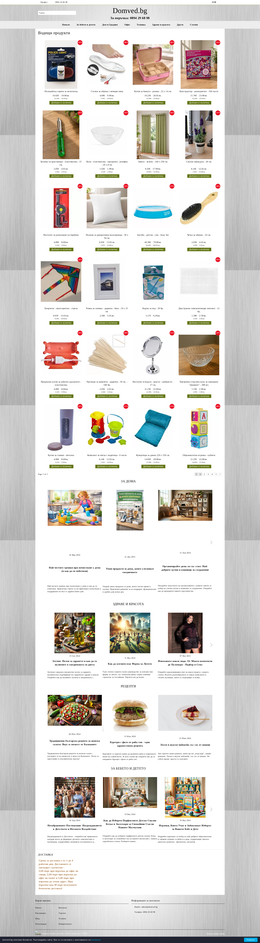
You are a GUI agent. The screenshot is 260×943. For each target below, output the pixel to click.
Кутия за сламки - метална (61, 455)
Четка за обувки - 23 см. (199, 235)
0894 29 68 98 (61, 2)
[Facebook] (220, 2)
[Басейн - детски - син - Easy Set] (153, 208)
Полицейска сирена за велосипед (61, 91)
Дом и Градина (110, 25)
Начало (66, 25)
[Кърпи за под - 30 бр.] (153, 281)
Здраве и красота (161, 25)
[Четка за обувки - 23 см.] (199, 208)
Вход (37, 919)
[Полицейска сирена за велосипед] (61, 64)
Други (180, 25)
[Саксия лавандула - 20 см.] (199, 134)
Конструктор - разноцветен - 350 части (199, 91)
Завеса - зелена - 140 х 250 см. (153, 162)
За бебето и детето (86, 25)
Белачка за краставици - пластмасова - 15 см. (61, 163)
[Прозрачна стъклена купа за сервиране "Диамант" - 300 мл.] (199, 355)
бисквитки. (96, 940)
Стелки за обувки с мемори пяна (107, 91)
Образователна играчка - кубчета (199, 455)
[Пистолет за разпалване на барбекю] (61, 208)
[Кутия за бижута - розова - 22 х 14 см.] (153, 64)
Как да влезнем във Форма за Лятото (130, 663)
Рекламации (40, 913)
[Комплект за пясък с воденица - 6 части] (107, 428)
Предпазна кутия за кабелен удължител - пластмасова (61, 383)
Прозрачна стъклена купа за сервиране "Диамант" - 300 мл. (199, 383)
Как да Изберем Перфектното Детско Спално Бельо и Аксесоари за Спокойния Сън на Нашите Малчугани (129, 824)
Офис (127, 25)
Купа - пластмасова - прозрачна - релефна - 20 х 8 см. (107, 163)
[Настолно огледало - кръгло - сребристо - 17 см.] (153, 355)
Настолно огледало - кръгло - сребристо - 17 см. (153, 383)
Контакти (63, 908)
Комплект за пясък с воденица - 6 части (107, 455)
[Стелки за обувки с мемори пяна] (107, 64)
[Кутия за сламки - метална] (61, 428)
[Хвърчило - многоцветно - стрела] (61, 281)
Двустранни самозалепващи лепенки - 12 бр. (198, 310)
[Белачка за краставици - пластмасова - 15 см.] (61, 134)
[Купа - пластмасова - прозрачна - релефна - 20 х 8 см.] (107, 134)
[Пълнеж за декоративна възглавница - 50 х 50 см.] (107, 208)
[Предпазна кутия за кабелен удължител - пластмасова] (61, 355)
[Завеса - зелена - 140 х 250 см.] (153, 134)
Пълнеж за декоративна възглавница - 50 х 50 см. (107, 236)
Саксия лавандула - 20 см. (199, 162)
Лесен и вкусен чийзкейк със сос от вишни (185, 744)
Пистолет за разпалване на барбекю (61, 235)
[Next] (210, 542)
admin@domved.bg (149, 907)
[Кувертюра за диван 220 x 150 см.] (153, 428)
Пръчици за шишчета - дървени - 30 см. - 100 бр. (107, 383)
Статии (194, 25)
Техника (141, 25)
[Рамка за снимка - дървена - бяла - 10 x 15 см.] (107, 281)
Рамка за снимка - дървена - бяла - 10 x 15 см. (107, 310)
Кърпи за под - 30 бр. (153, 308)
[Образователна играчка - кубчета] (199, 428)
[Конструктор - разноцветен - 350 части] (199, 64)
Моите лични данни (216, 934)
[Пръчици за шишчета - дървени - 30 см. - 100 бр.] (107, 355)
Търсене (62, 913)
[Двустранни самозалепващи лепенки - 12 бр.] (199, 281)
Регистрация (40, 924)
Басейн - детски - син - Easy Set (153, 235)
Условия (62, 919)
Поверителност (65, 924)
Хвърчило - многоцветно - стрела (61, 308)
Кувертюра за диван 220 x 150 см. (153, 455)
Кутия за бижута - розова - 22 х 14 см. (153, 91)
